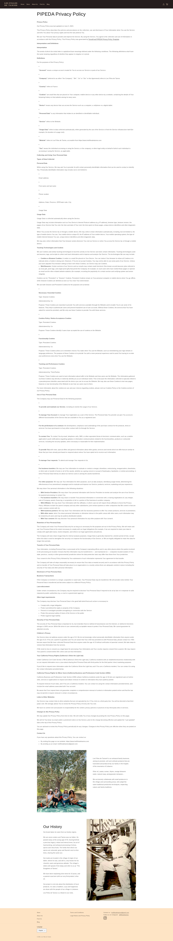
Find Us (39, 919)
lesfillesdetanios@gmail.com (120, 912)
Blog (38, 922)
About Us (40, 915)
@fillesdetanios (124, 914)
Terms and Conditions (77, 912)
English (41, 930)
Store (38, 912)
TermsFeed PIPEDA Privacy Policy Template (103, 39)
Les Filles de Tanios (46, 936)
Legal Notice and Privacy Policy (80, 915)
